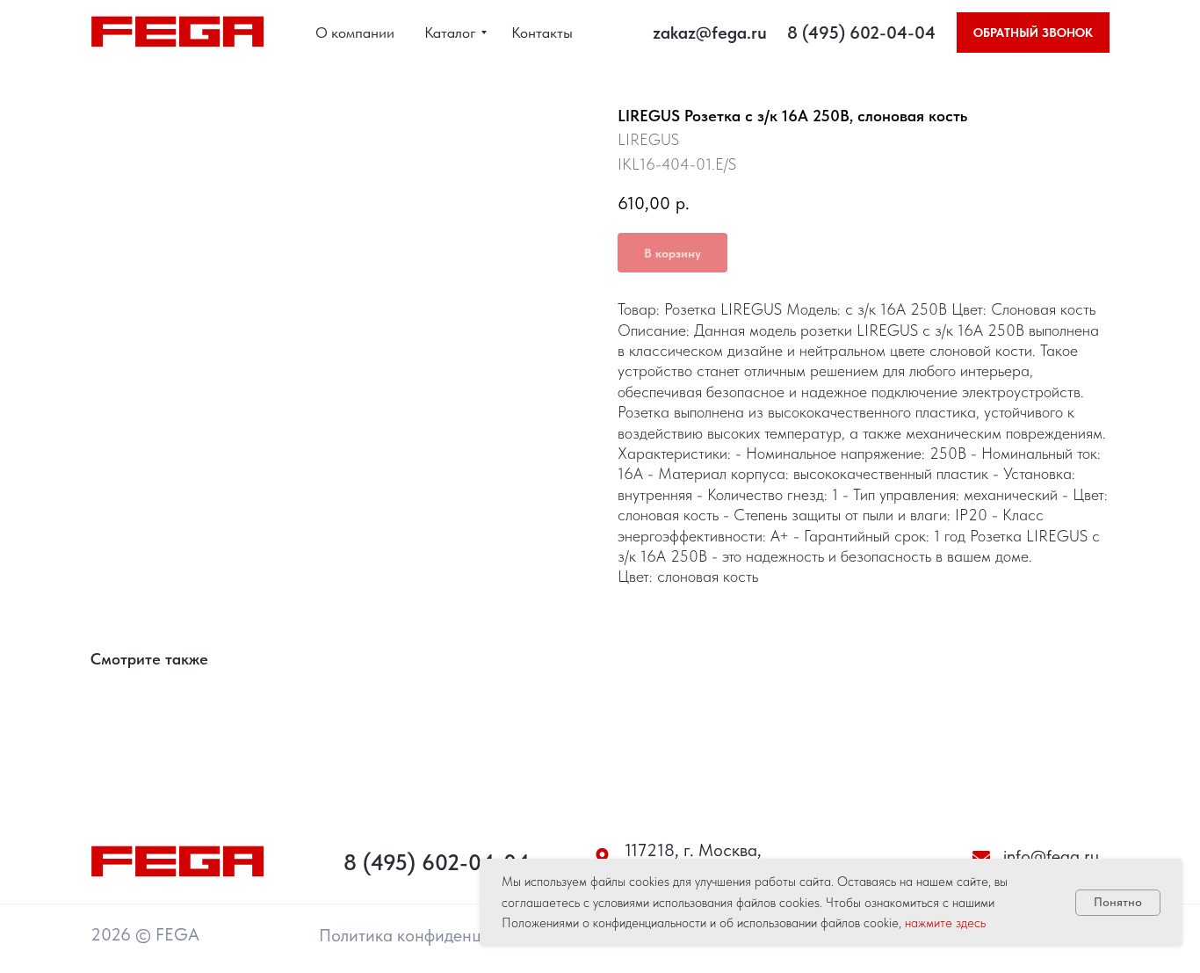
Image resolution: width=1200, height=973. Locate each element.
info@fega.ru (1051, 856)
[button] (1033, 32)
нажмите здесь (945, 923)
